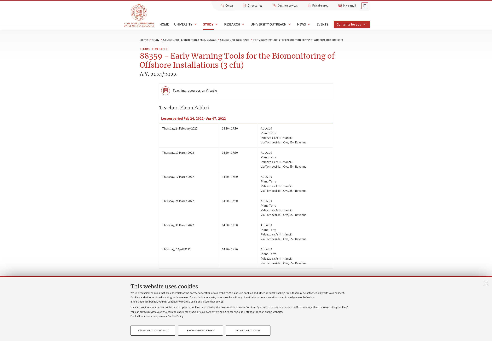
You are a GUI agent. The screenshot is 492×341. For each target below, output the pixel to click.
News (301, 24)
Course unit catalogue (234, 40)
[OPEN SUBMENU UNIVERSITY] (195, 24)
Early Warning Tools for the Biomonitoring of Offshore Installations (298, 40)
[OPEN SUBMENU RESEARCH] (243, 24)
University (183, 24)
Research (232, 24)
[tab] (364, 5)
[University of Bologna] (139, 15)
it (364, 5)
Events (322, 24)
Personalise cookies (200, 330)
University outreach (268, 24)
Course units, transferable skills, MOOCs (189, 40)
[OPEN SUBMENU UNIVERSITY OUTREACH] (289, 24)
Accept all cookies (248, 330)
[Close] (486, 283)
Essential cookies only (153, 330)
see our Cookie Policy (170, 316)
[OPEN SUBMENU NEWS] (308, 24)
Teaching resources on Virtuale (195, 90)
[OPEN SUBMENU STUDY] (216, 24)
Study (208, 24)
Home (164, 24)
